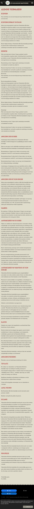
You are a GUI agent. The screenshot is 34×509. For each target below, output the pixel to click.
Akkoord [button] (28, 506)
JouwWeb (8, 499)
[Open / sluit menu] (32, 3)
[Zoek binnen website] (2, 3)
